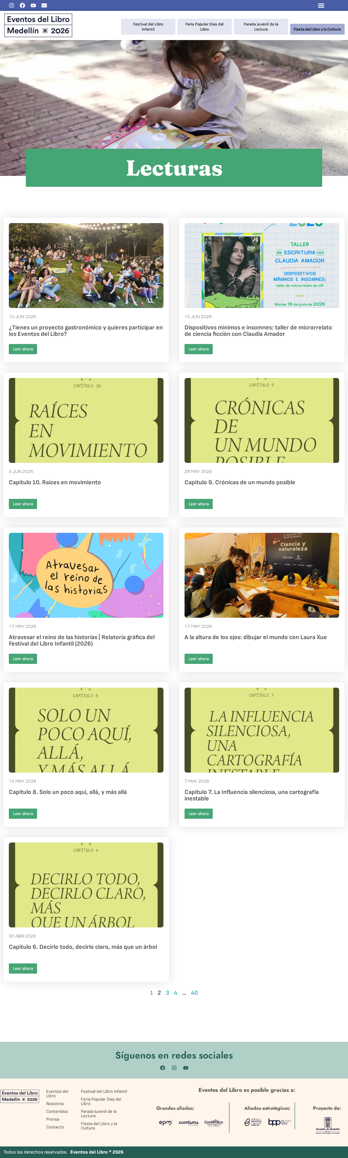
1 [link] (151, 992)
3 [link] (167, 992)
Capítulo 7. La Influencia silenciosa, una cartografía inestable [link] (252, 795)
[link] (11, 5)
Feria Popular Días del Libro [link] (205, 27)
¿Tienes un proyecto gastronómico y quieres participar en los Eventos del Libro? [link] (86, 331)
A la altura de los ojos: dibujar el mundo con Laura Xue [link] (256, 637)
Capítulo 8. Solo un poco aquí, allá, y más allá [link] (68, 792)
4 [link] (175, 992)
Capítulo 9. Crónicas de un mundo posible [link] (241, 482)
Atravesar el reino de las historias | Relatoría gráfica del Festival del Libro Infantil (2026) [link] (82, 640)
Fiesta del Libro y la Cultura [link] (317, 29)
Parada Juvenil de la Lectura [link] (261, 27)
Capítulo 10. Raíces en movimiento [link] (55, 482)
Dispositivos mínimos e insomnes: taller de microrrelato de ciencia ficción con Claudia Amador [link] (258, 331)
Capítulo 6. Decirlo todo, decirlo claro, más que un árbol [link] (83, 947)
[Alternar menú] (321, 5)
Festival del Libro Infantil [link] (148, 27)
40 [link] (194, 992)
